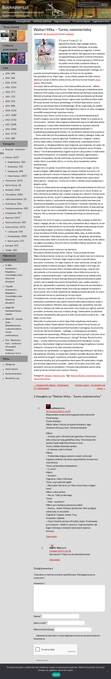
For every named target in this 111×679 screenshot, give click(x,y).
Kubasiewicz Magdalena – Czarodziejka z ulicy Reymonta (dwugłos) (13, 275)
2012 (7, 138)
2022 (7, 92)
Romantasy (13, 166)
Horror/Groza (11, 185)
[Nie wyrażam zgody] (107, 671)
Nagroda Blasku (62, 21)
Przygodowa (10, 213)
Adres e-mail (40, 623)
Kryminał (9, 190)
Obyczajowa (10, 194)
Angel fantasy (14, 162)
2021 (7, 96)
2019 (7, 106)
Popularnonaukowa (14, 208)
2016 (7, 120)
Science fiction (12, 227)
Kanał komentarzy (13, 373)
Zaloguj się (10, 364)
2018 (7, 110)
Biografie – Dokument (15, 149)
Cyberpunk (13, 231)
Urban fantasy (14, 176)
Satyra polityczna (13, 222)
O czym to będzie (81, 21)
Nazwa (38, 616)
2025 (7, 78)
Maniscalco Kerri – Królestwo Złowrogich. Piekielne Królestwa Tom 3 (13, 346)
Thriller (8, 250)
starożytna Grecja (94, 375)
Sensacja (9, 245)
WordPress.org (12, 378)
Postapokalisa (14, 236)
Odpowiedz (51, 536)
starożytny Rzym (42, 378)
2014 (7, 129)
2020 (7, 101)
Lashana (70, 34)
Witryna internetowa (44, 629)
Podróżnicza (10, 203)
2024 (7, 82)
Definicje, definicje (42, 21)
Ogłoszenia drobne (14, 199)
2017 (7, 115)
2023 (7, 87)
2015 (7, 124)
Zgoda (56, 674)
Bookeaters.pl (15, 7)
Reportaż (9, 217)
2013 (7, 133)
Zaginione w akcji (101, 21)
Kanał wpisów (11, 369)
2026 (7, 73)
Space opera (13, 241)
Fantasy (48, 375)
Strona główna (23, 21)
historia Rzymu (78, 375)
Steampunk (13, 171)
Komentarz (40, 583)
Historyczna (59, 375)
